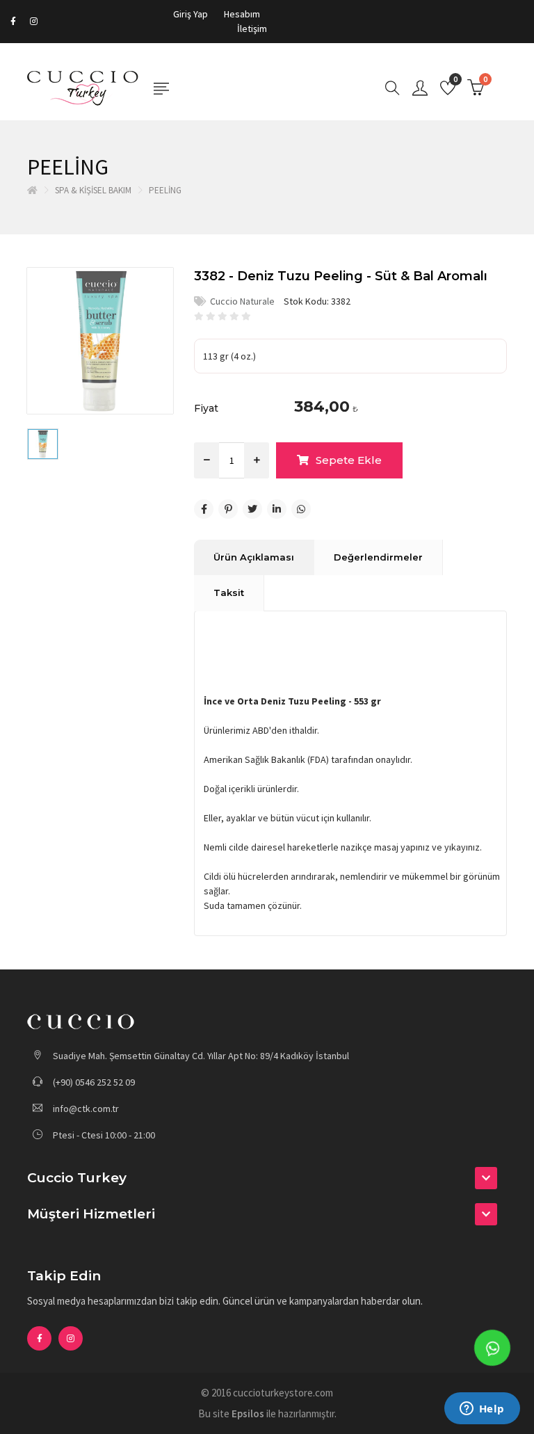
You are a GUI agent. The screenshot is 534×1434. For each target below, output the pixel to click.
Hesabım (242, 14)
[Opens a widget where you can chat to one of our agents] (482, 1409)
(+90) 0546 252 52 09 (93, 1082)
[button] (267, 1178)
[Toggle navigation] (161, 89)
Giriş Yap (190, 14)
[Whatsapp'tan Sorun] (492, 1348)
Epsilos (248, 1413)
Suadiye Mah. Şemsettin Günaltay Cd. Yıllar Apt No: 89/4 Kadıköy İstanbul (200, 1055)
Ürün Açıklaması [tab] (253, 557)
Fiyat (206, 408)
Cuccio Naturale (242, 301)
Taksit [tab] (228, 592)
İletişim (252, 28)
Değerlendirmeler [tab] (378, 557)
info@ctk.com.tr (86, 1108)
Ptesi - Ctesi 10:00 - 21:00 (103, 1135)
